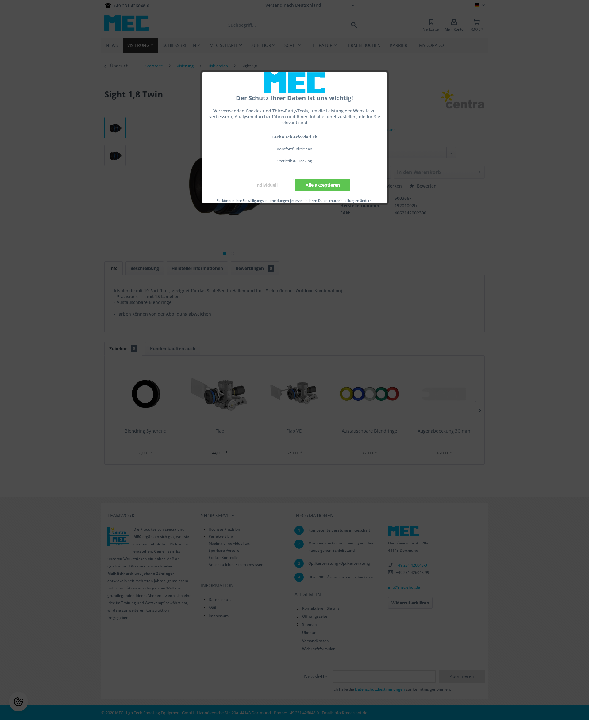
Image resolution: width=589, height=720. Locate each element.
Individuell (266, 185)
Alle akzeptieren (323, 185)
